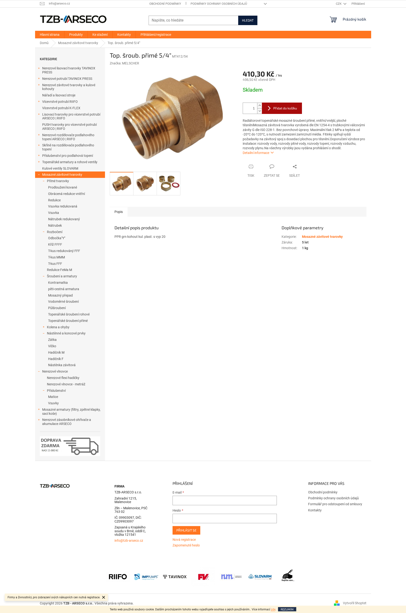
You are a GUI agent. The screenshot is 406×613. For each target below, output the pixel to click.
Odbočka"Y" (56, 238)
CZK (339, 3)
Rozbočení (54, 232)
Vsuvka (53, 213)
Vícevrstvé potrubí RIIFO (60, 102)
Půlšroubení (57, 308)
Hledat (248, 20)
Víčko (52, 346)
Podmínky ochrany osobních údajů (219, 3)
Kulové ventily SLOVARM (60, 168)
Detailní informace (256, 153)
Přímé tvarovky (58, 181)
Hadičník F (56, 359)
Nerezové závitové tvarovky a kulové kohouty (68, 87)
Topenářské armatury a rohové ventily (69, 162)
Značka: (124, 63)
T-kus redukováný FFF (64, 251)
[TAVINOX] (175, 576)
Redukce (54, 200)
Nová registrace (184, 539)
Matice (53, 397)
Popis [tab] (118, 212)
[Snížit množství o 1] (259, 111)
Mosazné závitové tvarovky (62, 174)
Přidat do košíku (285, 108)
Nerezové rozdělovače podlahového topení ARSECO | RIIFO (68, 137)
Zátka (52, 340)
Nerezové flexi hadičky (63, 378)
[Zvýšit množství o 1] (259, 105)
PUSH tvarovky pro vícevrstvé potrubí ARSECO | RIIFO (69, 127)
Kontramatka (58, 282)
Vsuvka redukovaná (62, 206)
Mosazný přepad (60, 295)
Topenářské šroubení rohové (69, 314)
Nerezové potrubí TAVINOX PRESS (67, 79)
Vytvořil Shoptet (354, 603)
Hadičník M (56, 352)
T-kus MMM (56, 257)
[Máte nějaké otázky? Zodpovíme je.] (288, 576)
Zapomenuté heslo (186, 545)
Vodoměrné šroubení (63, 301)
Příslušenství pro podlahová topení (67, 156)
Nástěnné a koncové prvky (66, 333)
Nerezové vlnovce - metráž (66, 384)
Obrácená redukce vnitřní (66, 194)
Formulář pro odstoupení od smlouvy (335, 504)
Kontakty (315, 510)
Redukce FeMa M (59, 270)
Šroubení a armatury (62, 276)
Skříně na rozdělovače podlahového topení (68, 147)
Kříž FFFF (55, 244)
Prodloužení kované (62, 187)
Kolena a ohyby (58, 327)
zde (273, 609)
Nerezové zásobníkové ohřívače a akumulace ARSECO (66, 422)
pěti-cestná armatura (63, 289)
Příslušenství (56, 390)
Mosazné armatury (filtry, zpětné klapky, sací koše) (71, 411)
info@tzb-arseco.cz (128, 540)
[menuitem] (49, 34)
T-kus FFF (55, 264)
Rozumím (287, 609)
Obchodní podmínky (165, 3)
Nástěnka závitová (62, 365)
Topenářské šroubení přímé (68, 321)
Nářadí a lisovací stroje (58, 95)
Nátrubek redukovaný (64, 219)
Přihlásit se (186, 530)
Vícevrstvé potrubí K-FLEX (61, 108)
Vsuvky (53, 403)
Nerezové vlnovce (55, 371)
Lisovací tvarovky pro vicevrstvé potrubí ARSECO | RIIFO (71, 116)
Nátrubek (55, 225)
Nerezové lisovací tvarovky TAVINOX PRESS (68, 70)
